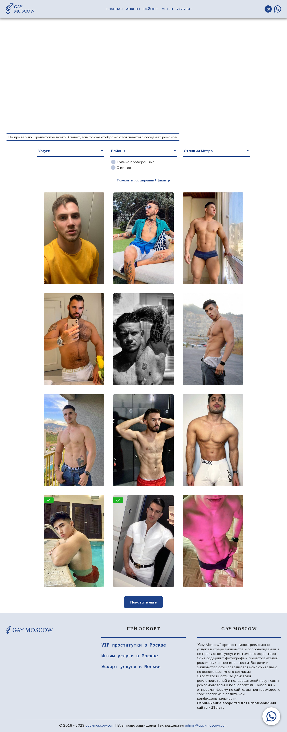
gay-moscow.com (99, 725)
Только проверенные (135, 162)
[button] (271, 716)
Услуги (183, 9)
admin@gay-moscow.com (206, 725)
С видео (124, 167)
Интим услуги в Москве (129, 655)
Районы (151, 9)
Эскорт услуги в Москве (131, 666)
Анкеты (133, 9)
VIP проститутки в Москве (133, 645)
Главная (115, 9)
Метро (167, 9)
